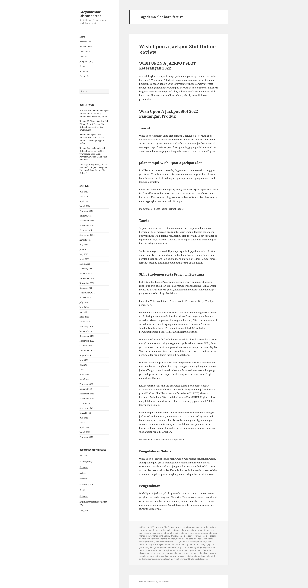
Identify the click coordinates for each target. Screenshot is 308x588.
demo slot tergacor (147, 544)
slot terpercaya (86, 461)
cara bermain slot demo (178, 533)
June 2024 (84, 307)
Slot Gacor (84, 56)
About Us (84, 71)
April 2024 (84, 316)
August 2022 (85, 413)
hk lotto (83, 473)
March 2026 (85, 206)
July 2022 (84, 417)
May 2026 (84, 196)
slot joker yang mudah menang (184, 553)
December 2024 (87, 278)
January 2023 (86, 389)
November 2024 (87, 283)
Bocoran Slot (85, 41)
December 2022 (87, 393)
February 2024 (86, 326)
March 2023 (85, 379)
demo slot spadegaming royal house (197, 541)
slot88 (82, 66)
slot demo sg (163, 553)
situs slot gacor (86, 484)
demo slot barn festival (188, 536)
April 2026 (84, 201)
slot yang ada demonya (165, 556)
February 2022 (86, 437)
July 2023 (84, 360)
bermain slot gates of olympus (177, 530)
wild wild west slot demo (197, 559)
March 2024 (85, 321)
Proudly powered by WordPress (154, 581)
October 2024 (86, 288)
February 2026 (86, 211)
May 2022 (84, 422)
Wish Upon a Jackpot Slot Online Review (177, 49)
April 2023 (84, 374)
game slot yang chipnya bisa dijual (183, 547)
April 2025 (84, 259)
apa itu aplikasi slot (186, 527)
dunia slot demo (178, 544)
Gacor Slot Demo (166, 527)
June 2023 (84, 365)
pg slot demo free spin (200, 550)
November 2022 (87, 398)
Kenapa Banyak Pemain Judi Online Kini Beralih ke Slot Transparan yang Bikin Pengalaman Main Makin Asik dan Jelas (93, 154)
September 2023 (87, 350)
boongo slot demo (200, 530)
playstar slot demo (147, 553)
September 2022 (87, 408)
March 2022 (85, 432)
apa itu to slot (202, 527)
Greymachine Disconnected (91, 14)
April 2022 (84, 427)
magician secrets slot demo (176, 550)
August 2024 (85, 297)
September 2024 (87, 292)
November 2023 (87, 341)
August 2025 (85, 240)
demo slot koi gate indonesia (189, 538)
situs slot (83, 478)
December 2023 (87, 336)
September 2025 (87, 235)
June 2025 (84, 249)
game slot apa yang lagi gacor (200, 544)
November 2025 (87, 225)
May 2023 (84, 369)
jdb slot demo (157, 550)
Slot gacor (84, 510)
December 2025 (87, 220)
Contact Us (84, 76)
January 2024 (86, 331)
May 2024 (84, 312)
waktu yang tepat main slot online (169, 559)
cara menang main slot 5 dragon (162, 536)
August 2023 (85, 355)
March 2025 (85, 264)
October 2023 (86, 345)
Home (82, 36)
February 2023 (86, 384)
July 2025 (84, 244)
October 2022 (86, 403)
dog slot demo (163, 544)
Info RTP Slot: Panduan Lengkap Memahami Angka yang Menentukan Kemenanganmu (94, 113)
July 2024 (84, 302)
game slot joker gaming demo (153, 547)
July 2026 (84, 191)
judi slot (83, 455)
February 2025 (86, 268)
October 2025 (86, 230)
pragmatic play (86, 61)
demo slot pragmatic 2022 (167, 541)
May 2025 (84, 254)
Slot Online (85, 51)
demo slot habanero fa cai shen (160, 538)
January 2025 (86, 273)
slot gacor (84, 467)
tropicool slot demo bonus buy (191, 556)
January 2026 (86, 215)
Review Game (86, 46)
